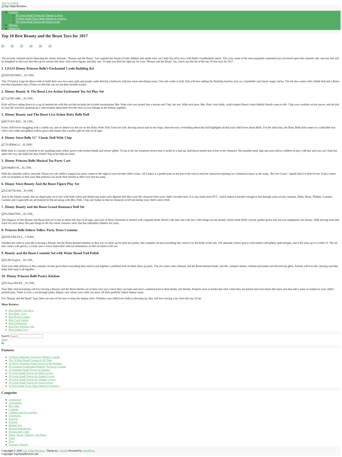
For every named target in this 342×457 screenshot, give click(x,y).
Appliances (15, 399)
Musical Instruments (20, 428)
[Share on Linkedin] (43, 48)
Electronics (15, 415)
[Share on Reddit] (24, 48)
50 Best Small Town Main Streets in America (41, 18)
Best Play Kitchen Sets (21, 326)
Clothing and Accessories (23, 412)
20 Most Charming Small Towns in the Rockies (35, 363)
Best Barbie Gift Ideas (21, 310)
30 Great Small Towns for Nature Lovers (32, 376)
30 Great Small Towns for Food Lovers (38, 21)
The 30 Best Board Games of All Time (30, 360)
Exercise (13, 418)
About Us (14, 28)
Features (13, 12)
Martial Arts (15, 425)
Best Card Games (18, 320)
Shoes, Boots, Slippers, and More (27, 434)
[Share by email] (53, 48)
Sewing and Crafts (19, 431)
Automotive (15, 402)
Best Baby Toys (18, 313)
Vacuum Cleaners (18, 444)
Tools (12, 438)
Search (5, 335)
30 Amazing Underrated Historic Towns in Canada (37, 366)
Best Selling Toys (18, 329)
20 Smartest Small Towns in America (29, 369)
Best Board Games (19, 316)
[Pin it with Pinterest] (34, 48)
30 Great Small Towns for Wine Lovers (31, 373)
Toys (11, 441)
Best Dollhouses (18, 323)
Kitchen (13, 422)
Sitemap (13, 25)
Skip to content (9, 2)
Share (4, 339)
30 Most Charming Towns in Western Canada (34, 357)
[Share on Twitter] (15, 48)
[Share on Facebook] (5, 48)
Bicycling (14, 406)
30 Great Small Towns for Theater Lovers (39, 15)
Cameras (13, 409)
